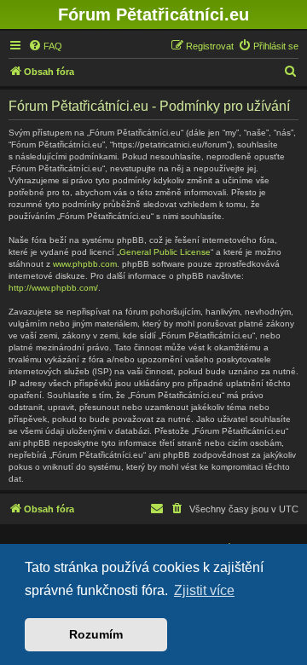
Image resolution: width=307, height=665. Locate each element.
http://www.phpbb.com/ (53, 287)
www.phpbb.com (85, 264)
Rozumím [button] (96, 634)
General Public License (165, 252)
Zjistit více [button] (204, 590)
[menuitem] (45, 46)
